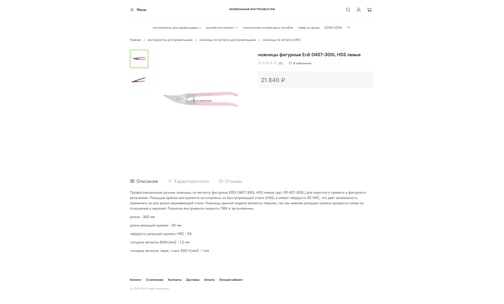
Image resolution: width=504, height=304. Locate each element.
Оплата (209, 280)
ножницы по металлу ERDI (282, 40)
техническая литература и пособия (268, 27)
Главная (135, 40)
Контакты (175, 280)
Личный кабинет (231, 280)
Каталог (135, 280)
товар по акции (309, 27)
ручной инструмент (220, 27)
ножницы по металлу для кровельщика (227, 40)
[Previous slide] (158, 100)
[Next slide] (244, 100)
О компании (154, 280)
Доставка (192, 280)
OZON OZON (333, 27)
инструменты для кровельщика (175, 27)
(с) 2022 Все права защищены (149, 288)
